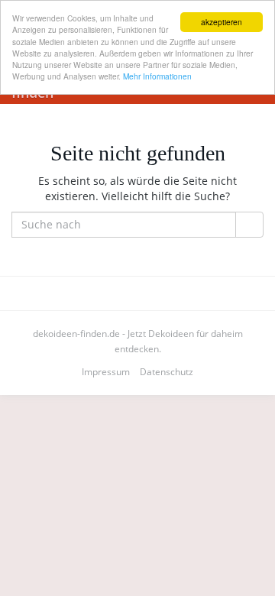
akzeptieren (221, 22)
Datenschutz (166, 371)
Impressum (106, 371)
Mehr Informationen (157, 76)
